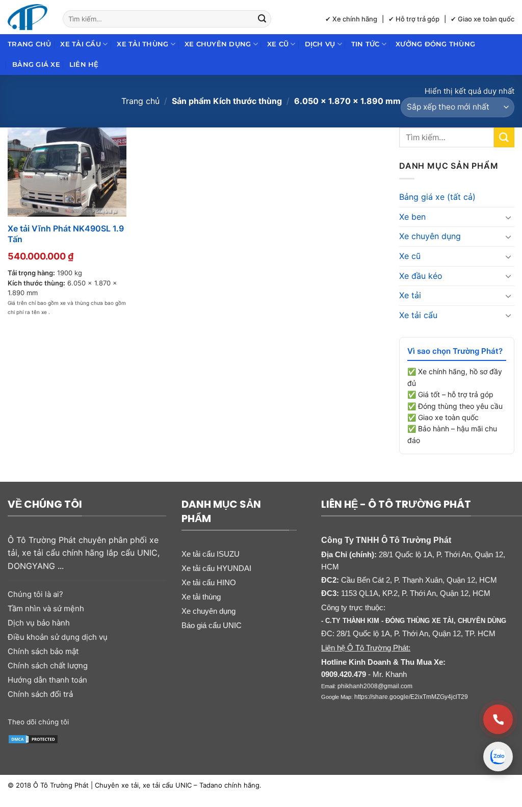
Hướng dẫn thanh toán (47, 680)
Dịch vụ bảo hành (39, 623)
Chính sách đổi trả (40, 694)
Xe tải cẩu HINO (208, 582)
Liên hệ (84, 64)
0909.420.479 (343, 674)
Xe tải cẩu (80, 44)
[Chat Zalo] (498, 756)
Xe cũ (278, 44)
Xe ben (412, 217)
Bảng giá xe (36, 64)
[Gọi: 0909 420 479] (498, 719)
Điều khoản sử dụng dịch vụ (58, 637)
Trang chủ (29, 44)
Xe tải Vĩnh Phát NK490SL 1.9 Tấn (66, 233)
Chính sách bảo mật (43, 651)
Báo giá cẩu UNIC (211, 625)
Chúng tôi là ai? (35, 594)
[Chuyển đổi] (508, 217)
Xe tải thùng (142, 44)
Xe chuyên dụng (218, 44)
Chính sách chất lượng (48, 665)
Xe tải (410, 295)
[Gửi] (262, 19)
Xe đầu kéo (420, 276)
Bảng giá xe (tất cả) (437, 197)
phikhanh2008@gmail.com (374, 686)
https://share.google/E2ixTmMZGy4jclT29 (411, 696)
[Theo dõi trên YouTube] (121, 721)
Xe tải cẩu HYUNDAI (216, 568)
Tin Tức (365, 44)
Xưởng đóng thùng (435, 44)
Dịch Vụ (320, 44)
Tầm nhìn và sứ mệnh (46, 608)
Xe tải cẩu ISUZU (210, 554)
